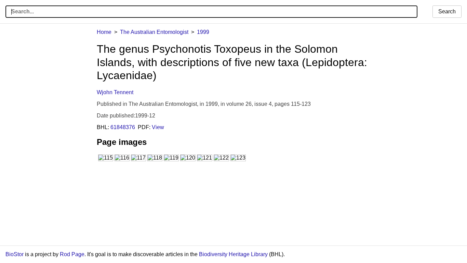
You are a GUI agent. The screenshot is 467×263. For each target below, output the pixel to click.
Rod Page (72, 254)
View (158, 127)
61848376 (122, 127)
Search (447, 11)
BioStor (14, 254)
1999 (203, 32)
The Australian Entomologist (154, 32)
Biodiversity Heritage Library (233, 254)
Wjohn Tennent (115, 92)
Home (104, 32)
